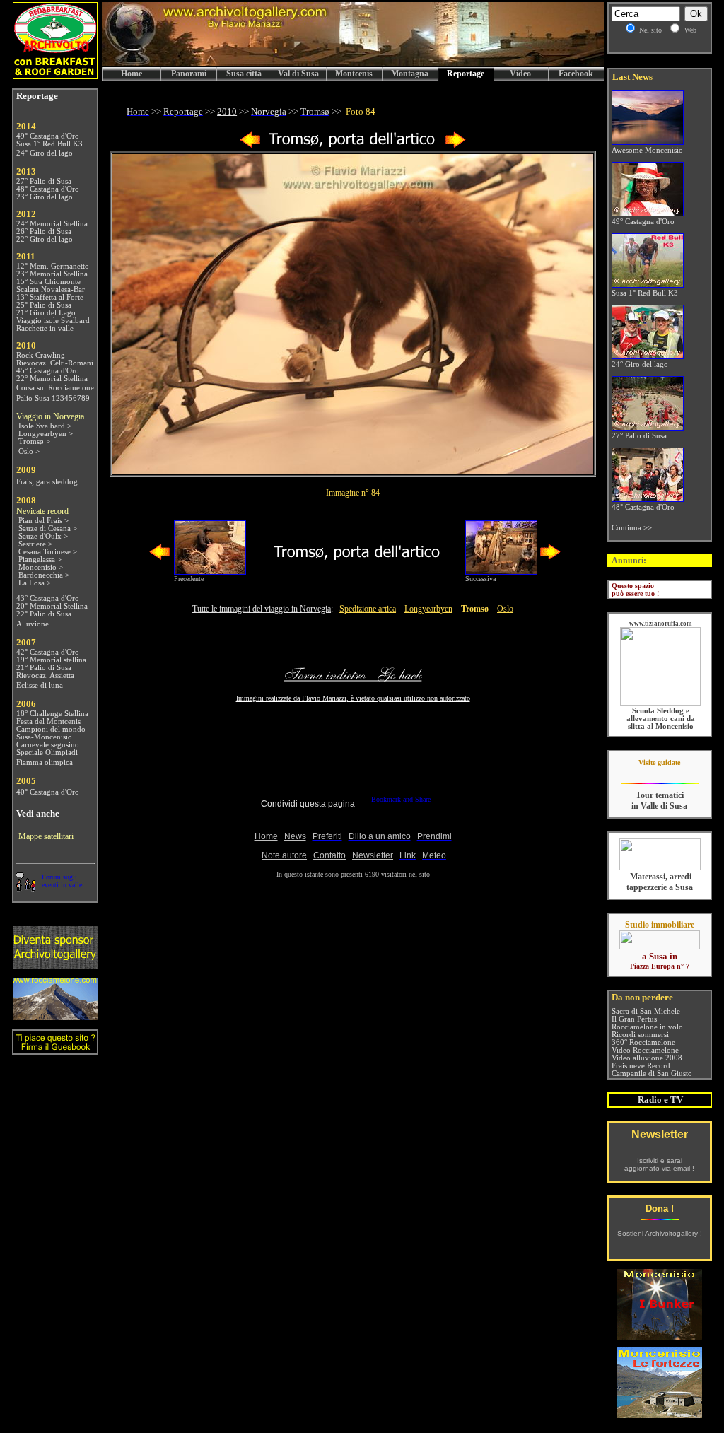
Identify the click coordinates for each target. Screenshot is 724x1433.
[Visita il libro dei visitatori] (55, 1049)
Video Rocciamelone (645, 1050)
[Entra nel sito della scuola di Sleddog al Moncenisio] (660, 703)
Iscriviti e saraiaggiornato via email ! (659, 1164)
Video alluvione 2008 (647, 1058)
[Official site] (659, 773)
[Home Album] (353, 145)
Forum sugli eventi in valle (62, 881)
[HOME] (353, 63)
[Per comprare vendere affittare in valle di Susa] (659, 947)
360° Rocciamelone (643, 1042)
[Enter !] (55, 965)
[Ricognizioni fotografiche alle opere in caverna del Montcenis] (659, 1336)
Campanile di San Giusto (652, 1073)
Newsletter (659, 1134)
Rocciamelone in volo (647, 1027)
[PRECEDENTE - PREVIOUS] (250, 145)
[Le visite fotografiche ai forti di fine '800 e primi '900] (659, 1414)
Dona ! (660, 1208)
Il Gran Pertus (634, 1019)
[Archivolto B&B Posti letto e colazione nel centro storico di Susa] (55, 75)
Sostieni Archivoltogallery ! (659, 1233)
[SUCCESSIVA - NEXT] (455, 145)
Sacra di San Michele (646, 1011)
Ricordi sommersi (640, 1035)
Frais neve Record (641, 1066)
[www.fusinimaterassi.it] (660, 868)
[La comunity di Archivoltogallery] (25, 888)
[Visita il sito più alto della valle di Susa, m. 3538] (55, 1016)
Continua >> (632, 528)
